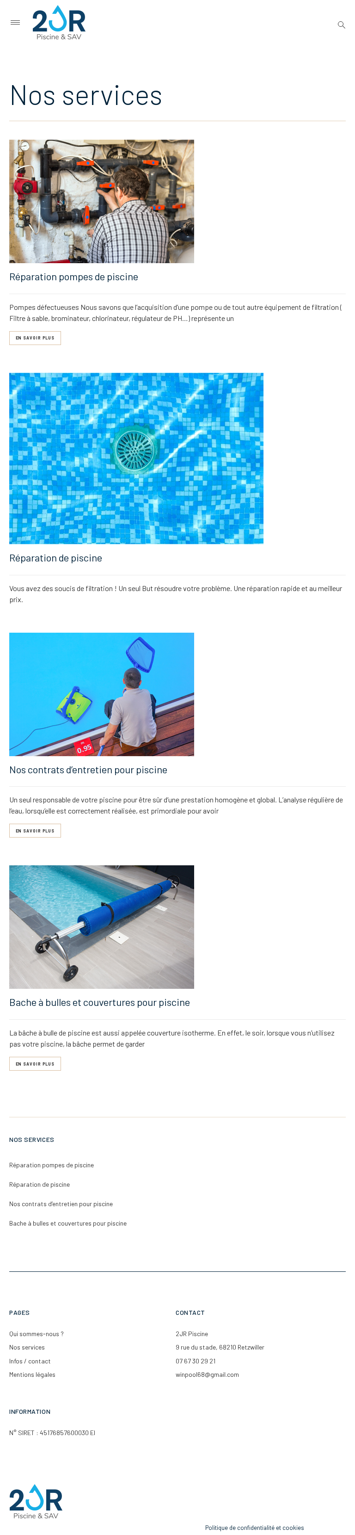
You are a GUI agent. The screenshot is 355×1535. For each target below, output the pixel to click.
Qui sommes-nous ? (36, 1334)
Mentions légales (32, 1374)
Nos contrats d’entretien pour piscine (88, 769)
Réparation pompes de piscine (73, 276)
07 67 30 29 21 (195, 1361)
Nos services (27, 1347)
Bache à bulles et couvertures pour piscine (99, 1002)
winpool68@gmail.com (207, 1374)
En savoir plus (35, 337)
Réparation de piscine (55, 557)
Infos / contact (30, 1361)
